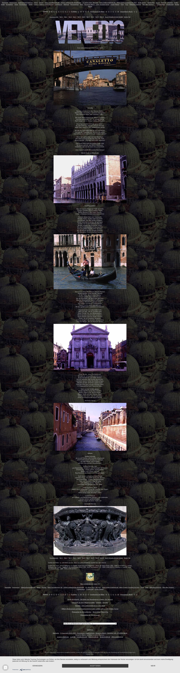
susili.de (72, 637)
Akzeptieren (95, 666)
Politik (3, 4)
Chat (122, 4)
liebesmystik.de (93, 637)
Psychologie (23, 4)
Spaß (16, 4)
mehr (153, 666)
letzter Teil (127, 17)
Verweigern (37, 666)
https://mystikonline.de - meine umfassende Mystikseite (63, 2)
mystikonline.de (82, 637)
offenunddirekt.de (117, 637)
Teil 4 (74, 17)
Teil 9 (97, 17)
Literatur (170, 2)
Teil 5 (79, 17)
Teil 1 (61, 17)
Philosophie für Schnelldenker (81, 612)
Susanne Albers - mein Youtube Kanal (96, 4)
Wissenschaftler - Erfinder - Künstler (96, 602)
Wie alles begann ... (148, 4)
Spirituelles (151, 2)
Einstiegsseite (54, 17)
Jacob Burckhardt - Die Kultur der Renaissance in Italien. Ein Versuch (90, 599)
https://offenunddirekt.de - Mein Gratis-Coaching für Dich (118, 2)
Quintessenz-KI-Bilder (97, 11)
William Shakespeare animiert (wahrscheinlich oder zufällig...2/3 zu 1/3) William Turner (90, 609)
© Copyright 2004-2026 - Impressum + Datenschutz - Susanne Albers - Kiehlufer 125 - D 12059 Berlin (93, 633)
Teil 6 (83, 17)
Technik (163, 2)
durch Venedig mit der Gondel (114, 17)
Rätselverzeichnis (135, 4)
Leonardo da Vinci (78, 602)
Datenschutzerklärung (25, 2)
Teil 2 (65, 17)
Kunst (158, 2)
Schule (41, 2)
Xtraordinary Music (126, 11)
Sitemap (66, 4)
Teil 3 (70, 17)
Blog (81, 4)
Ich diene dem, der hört (90, 2)
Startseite (5, 2)
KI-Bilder (74, 11)
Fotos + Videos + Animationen (44, 4)
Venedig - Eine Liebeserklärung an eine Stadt (90, 606)
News (36, 2)
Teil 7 (88, 17)
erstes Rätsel (115, 4)
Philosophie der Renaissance (90, 615)
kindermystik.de (105, 637)
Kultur (176, 2)
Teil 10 (102, 17)
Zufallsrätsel (161, 4)
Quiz (126, 4)
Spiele (31, 4)
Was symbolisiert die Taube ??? (90, 584)
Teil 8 (92, 17)
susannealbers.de (63, 637)
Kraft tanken (142, 2)
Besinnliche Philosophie (100, 612)
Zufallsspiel (170, 4)
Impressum (13, 2)
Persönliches (74, 4)
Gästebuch (58, 4)
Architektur (9, 4)
